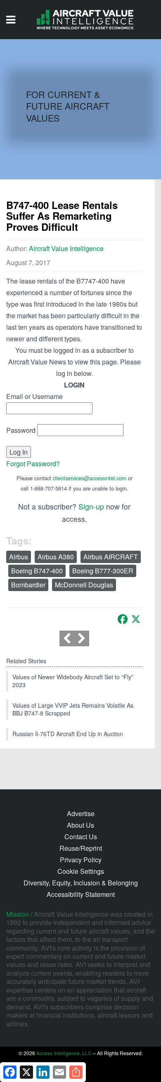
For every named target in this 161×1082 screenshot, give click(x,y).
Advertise (81, 813)
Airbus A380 (56, 556)
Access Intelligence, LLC (64, 1052)
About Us (80, 825)
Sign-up (91, 506)
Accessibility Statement (81, 894)
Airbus (18, 556)
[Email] (59, 1072)
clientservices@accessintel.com (89, 478)
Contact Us (80, 836)
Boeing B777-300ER (102, 570)
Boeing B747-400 (37, 570)
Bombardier (28, 584)
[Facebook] (122, 619)
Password (21, 430)
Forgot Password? (33, 463)
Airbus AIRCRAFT (110, 556)
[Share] (76, 1072)
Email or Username (34, 396)
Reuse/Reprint (80, 848)
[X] (135, 619)
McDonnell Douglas (84, 584)
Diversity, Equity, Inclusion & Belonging (81, 882)
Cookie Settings (80, 871)
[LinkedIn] (43, 1072)
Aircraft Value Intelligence (66, 248)
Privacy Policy (81, 859)
